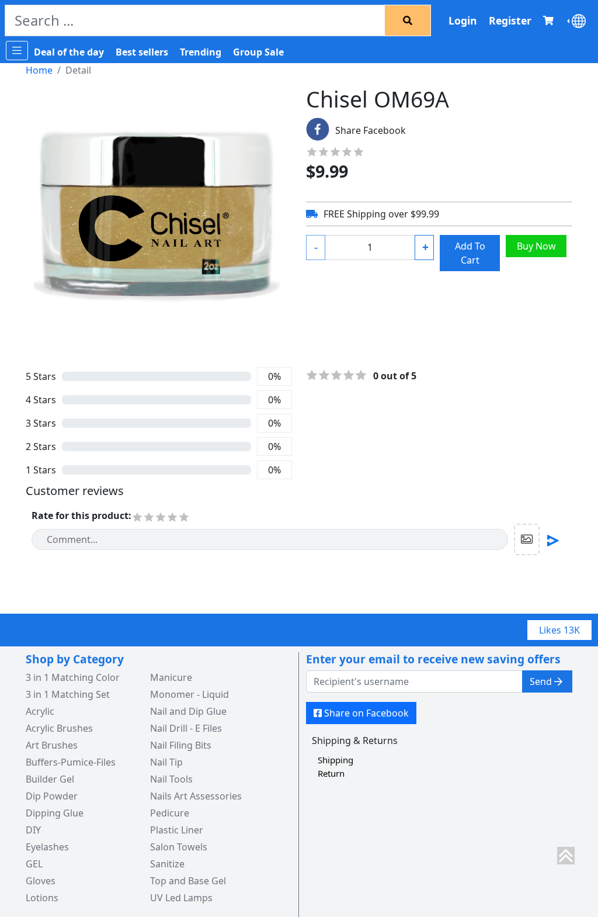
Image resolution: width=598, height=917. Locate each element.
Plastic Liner (176, 829)
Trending (200, 52)
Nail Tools (171, 779)
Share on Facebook (366, 713)
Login (462, 20)
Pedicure (169, 813)
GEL (34, 863)
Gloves (40, 880)
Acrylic (40, 711)
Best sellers (142, 52)
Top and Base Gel (188, 880)
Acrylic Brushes (59, 728)
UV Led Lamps (181, 897)
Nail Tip (166, 762)
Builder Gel (50, 779)
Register (510, 20)
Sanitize (167, 863)
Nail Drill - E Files (186, 728)
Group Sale (258, 52)
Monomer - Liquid (189, 694)
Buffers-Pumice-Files (71, 762)
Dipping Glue (55, 813)
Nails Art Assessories (196, 796)
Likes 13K (559, 630)
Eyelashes (47, 846)
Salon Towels (178, 846)
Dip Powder (52, 796)
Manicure (171, 677)
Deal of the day (69, 52)
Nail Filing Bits (180, 745)
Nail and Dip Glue (188, 711)
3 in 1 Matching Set (68, 694)
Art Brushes (52, 745)
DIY (33, 829)
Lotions (42, 897)
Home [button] (39, 70)
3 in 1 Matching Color (73, 677)
